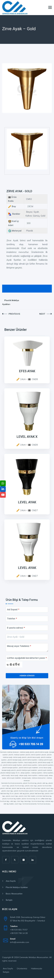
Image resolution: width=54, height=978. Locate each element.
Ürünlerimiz (22, 968)
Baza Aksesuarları (14, 893)
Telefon (12, 618)
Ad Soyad (13, 609)
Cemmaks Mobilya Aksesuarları (33, 957)
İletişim (9, 900)
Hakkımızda (36, 968)
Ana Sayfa (11, 881)
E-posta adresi (16, 627)
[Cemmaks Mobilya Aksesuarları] (15, 7)
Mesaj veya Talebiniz (19, 646)
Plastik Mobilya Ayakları (10, 302)
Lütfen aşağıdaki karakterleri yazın (27, 658)
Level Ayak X (27, 436)
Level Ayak (27, 502)
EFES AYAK (27, 371)
